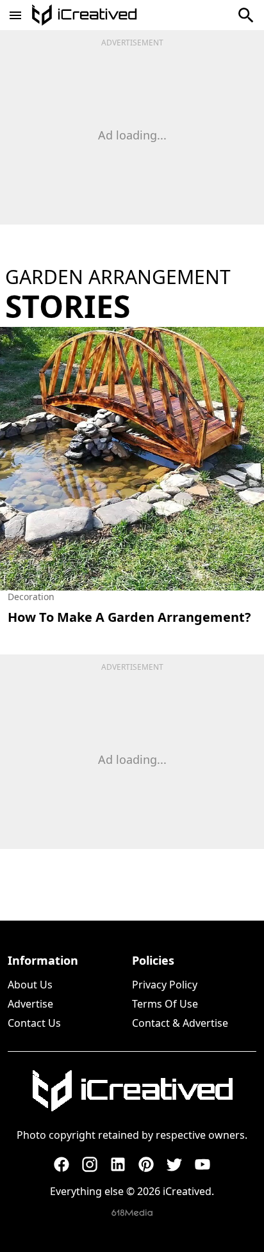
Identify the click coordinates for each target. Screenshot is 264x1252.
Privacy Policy (164, 985)
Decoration (31, 596)
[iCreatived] (132, 1091)
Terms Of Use (165, 1004)
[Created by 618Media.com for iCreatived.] (132, 1212)
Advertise (30, 1004)
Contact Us (34, 1023)
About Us (30, 985)
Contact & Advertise (180, 1023)
